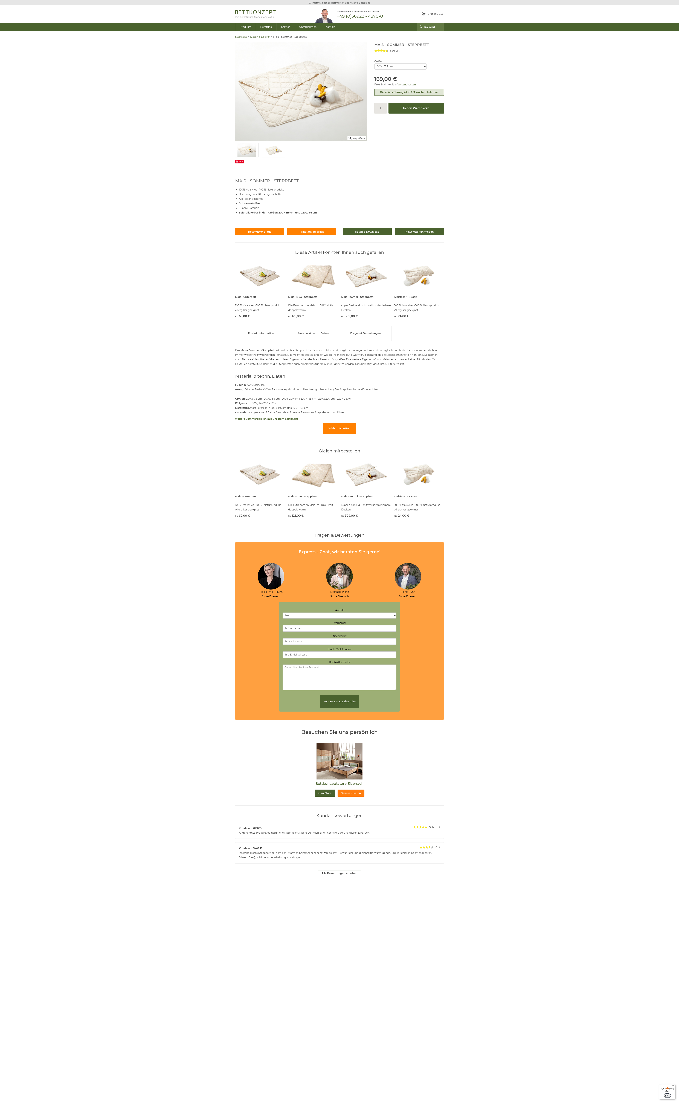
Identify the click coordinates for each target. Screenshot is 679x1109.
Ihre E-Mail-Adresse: (340, 649)
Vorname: (340, 623)
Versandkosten (406, 84)
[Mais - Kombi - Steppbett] (366, 276)
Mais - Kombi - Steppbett (357, 297)
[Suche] (419, 27)
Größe (378, 61)
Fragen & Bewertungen (365, 333)
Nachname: (340, 636)
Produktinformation (261, 333)
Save (241, 161)
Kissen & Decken (260, 36)
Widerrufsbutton (339, 428)
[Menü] (673, 1086)
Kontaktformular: (340, 662)
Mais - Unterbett (245, 297)
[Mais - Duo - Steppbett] (313, 276)
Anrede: (340, 610)
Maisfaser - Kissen (405, 297)
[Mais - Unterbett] (260, 276)
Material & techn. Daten (313, 333)
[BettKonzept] (255, 14)
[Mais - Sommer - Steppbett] (246, 150)
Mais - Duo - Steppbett (302, 297)
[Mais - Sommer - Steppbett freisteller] (273, 150)
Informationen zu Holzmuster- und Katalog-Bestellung (341, 2)
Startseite (241, 36)
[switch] (667, 1095)
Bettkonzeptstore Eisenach (339, 783)
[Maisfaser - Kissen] (419, 276)
